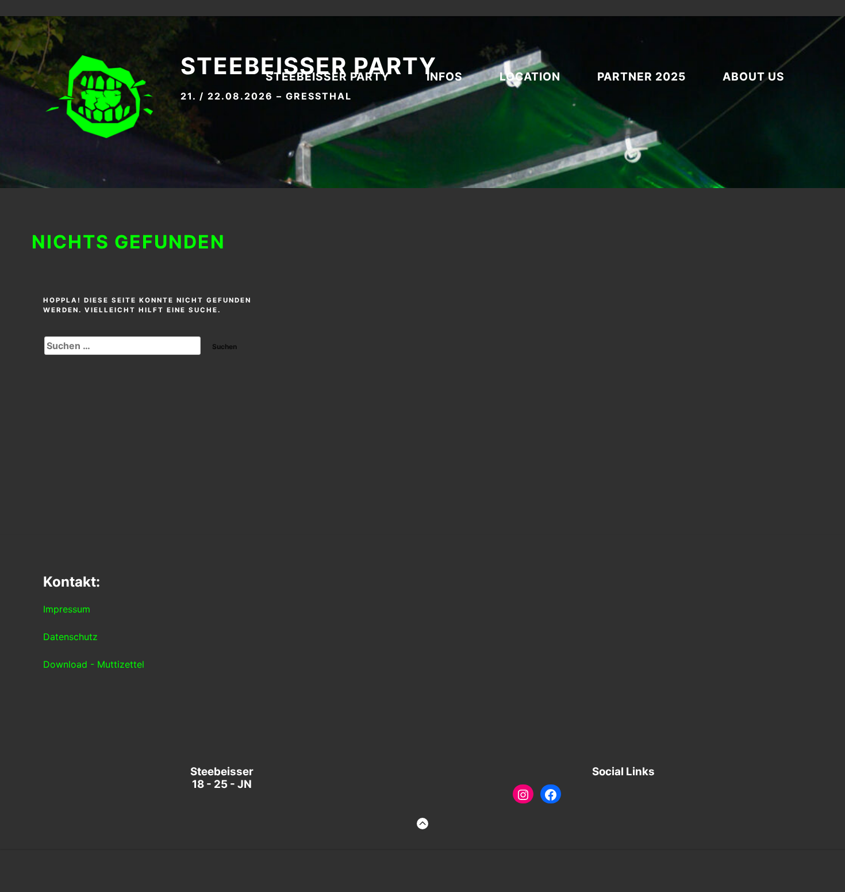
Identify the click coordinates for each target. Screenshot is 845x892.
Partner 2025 (641, 76)
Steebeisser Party (328, 76)
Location (530, 76)
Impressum (66, 609)
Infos (445, 76)
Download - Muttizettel (93, 664)
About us (754, 76)
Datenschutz (70, 636)
